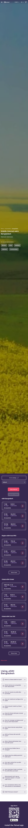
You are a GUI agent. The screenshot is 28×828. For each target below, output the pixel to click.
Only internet (13, 489)
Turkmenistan (14, 249)
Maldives (17, 245)
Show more (14, 572)
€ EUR (16, 2)
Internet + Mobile (13, 494)
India (10, 245)
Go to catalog (12, 477)
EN (21, 2)
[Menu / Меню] (2, 2)
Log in (26, 2)
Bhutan (4, 245)
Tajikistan (4, 249)
